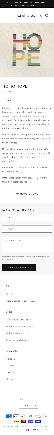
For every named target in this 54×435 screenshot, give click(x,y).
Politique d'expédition (17, 333)
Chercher (10, 379)
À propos (10, 358)
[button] (6, 15)
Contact (10, 365)
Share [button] (8, 100)
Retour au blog (29, 193)
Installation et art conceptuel (20, 300)
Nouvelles (11, 372)
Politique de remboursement (20, 326)
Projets (9, 294)
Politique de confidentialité (19, 319)
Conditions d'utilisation (17, 340)
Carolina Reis (15, 427)
